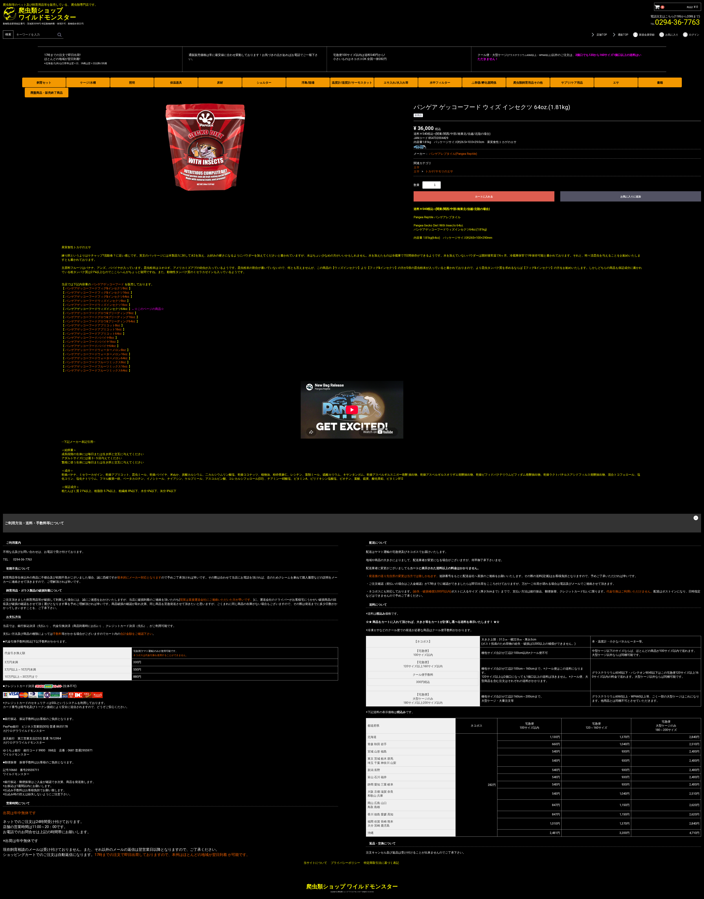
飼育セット (44, 82)
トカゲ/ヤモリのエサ (439, 171)
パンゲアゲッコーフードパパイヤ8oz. (90, 337)
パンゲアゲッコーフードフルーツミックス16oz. (96, 366)
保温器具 (176, 82)
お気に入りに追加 (630, 196)
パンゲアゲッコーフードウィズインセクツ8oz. (95, 300)
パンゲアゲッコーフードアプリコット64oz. (93, 333)
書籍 (660, 82)
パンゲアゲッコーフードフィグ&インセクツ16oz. (97, 292)
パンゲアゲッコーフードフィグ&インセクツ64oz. (97, 296)
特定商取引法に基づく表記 (381, 863)
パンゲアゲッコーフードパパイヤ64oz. (90, 345)
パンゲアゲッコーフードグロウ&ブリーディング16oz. (100, 317)
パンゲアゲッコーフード (108, 284)
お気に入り (671, 34)
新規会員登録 (646, 34)
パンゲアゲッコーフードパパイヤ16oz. (90, 341)
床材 (220, 82)
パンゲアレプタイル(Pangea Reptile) (453, 153)
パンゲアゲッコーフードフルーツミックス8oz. (95, 362)
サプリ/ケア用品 (572, 82)
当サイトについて (315, 863)
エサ (616, 82)
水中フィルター (440, 82)
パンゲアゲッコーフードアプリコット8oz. (92, 325)
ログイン (694, 34)
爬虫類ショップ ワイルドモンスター (352, 886)
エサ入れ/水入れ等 (396, 82)
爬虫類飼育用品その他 (528, 82)
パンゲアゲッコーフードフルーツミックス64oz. (96, 370)
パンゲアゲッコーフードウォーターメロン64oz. (96, 358)
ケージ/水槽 (88, 82)
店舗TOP (602, 34)
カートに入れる (484, 196)
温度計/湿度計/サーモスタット (352, 82)
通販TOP (623, 34)
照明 (132, 82)
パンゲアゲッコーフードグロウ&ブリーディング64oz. (100, 321)
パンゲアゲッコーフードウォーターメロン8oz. (95, 350)
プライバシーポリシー (345, 863)
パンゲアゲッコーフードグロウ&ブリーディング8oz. (99, 313)
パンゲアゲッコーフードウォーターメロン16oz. (96, 354)
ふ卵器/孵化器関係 (484, 82)
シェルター (264, 82)
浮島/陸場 (308, 82)
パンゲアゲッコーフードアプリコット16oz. (93, 329)
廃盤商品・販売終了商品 (46, 92)
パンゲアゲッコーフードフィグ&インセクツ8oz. (96, 288)
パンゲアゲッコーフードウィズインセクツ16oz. (96, 305)
